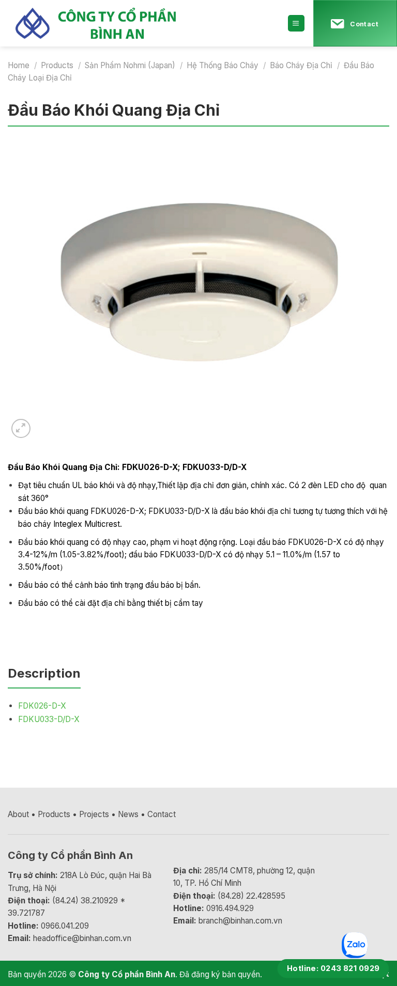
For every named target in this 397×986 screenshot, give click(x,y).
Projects (94, 814)
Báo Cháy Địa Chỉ (301, 65)
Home (18, 65)
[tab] (44, 678)
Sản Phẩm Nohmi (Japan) (130, 65)
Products (57, 65)
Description (44, 673)
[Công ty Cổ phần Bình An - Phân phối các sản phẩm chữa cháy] (106, 23)
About (18, 814)
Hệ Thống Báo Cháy (222, 65)
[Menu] (296, 23)
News (128, 814)
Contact (161, 814)
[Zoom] (20, 428)
